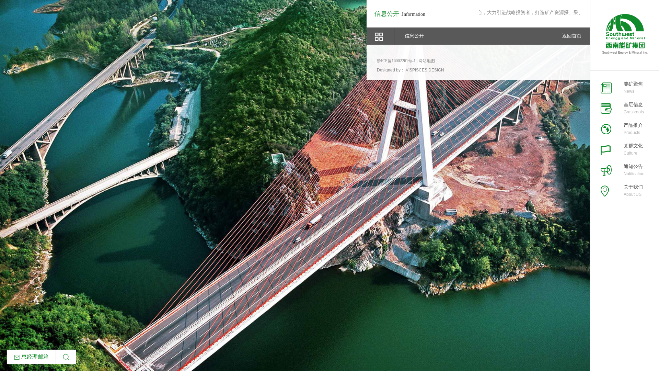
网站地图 (426, 60)
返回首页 (571, 35)
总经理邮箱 (34, 357)
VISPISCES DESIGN (425, 70)
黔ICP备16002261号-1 (397, 60)
